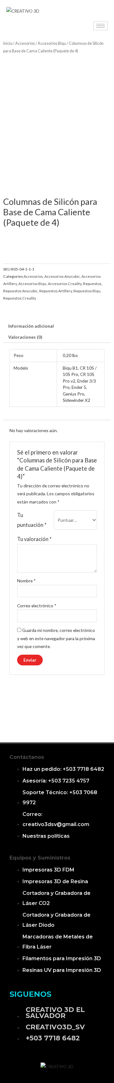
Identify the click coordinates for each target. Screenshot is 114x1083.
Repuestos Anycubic (20, 291)
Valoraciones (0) (25, 337)
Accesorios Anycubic (62, 276)
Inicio (7, 43)
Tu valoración (34, 539)
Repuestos (92, 283)
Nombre (26, 580)
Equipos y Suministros (40, 858)
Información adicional (31, 326)
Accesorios (25, 43)
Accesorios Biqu (52, 43)
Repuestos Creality (19, 298)
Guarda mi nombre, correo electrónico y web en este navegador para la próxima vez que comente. (56, 638)
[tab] (57, 326)
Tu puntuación (32, 519)
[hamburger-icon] (100, 25)
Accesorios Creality (64, 283)
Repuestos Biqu (86, 291)
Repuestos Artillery (55, 291)
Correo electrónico (36, 605)
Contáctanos (27, 757)
